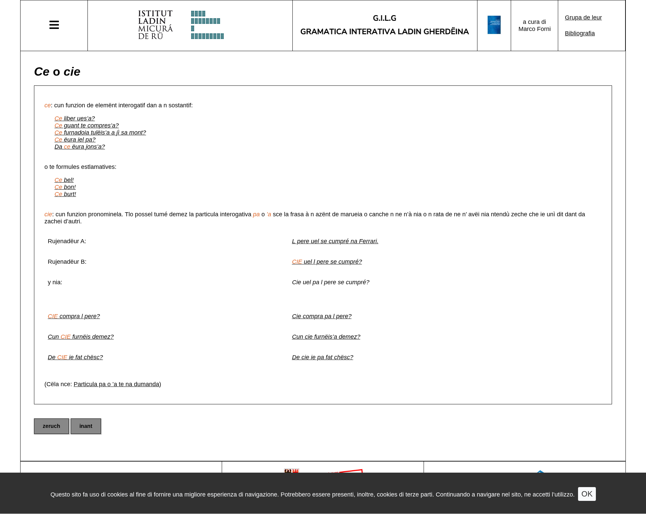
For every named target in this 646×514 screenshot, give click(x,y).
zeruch (51, 426)
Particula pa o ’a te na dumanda (116, 384)
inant (85, 426)
